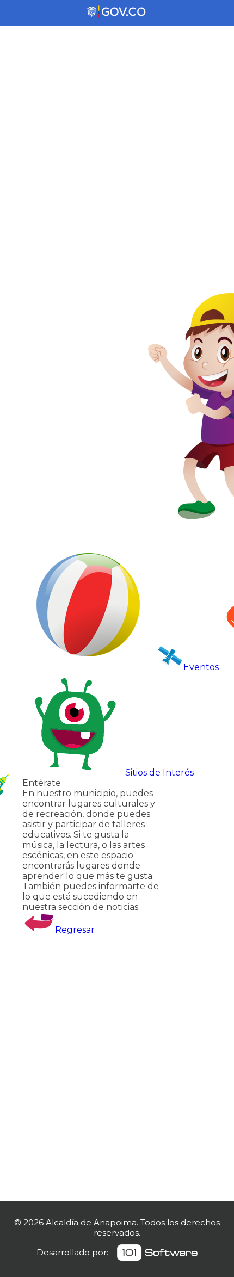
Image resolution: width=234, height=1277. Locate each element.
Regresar (75, 930)
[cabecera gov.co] (117, 13)
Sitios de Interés (159, 772)
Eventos (201, 667)
